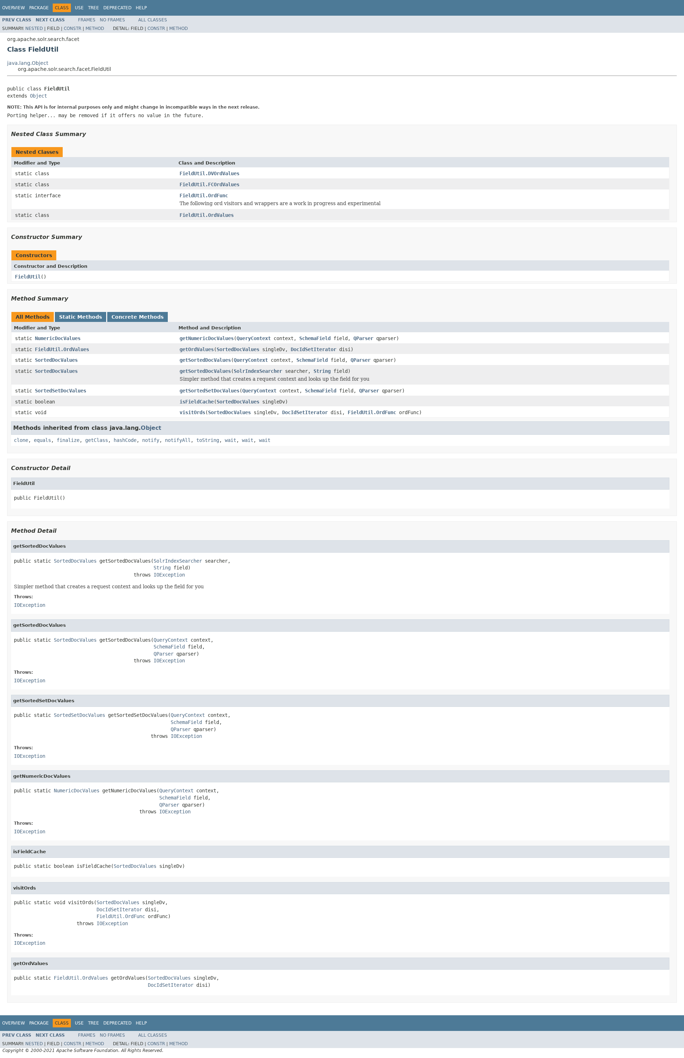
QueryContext (254, 338)
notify (150, 440)
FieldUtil (28, 277)
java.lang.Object (27, 63)
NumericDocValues (58, 338)
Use (79, 7)
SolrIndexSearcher (258, 371)
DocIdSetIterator (313, 349)
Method (95, 28)
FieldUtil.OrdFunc (204, 195)
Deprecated (117, 7)
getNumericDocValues (207, 338)
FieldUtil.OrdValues (207, 215)
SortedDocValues (238, 349)
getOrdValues (197, 349)
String (322, 371)
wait (230, 440)
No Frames (112, 19)
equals (42, 440)
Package (39, 7)
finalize (68, 440)
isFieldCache (197, 402)
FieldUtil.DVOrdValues (209, 173)
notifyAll (178, 440)
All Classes (152, 19)
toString (207, 440)
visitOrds (192, 412)
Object (38, 96)
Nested (34, 28)
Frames (86, 19)
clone (21, 440)
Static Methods (80, 317)
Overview (13, 7)
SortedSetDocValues (60, 391)
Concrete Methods (138, 317)
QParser (363, 338)
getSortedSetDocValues (209, 391)
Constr (72, 28)
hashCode (125, 440)
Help (141, 7)
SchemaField (315, 338)
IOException (169, 575)
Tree (93, 7)
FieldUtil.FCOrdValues (209, 184)
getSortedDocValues (205, 360)
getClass (96, 440)
